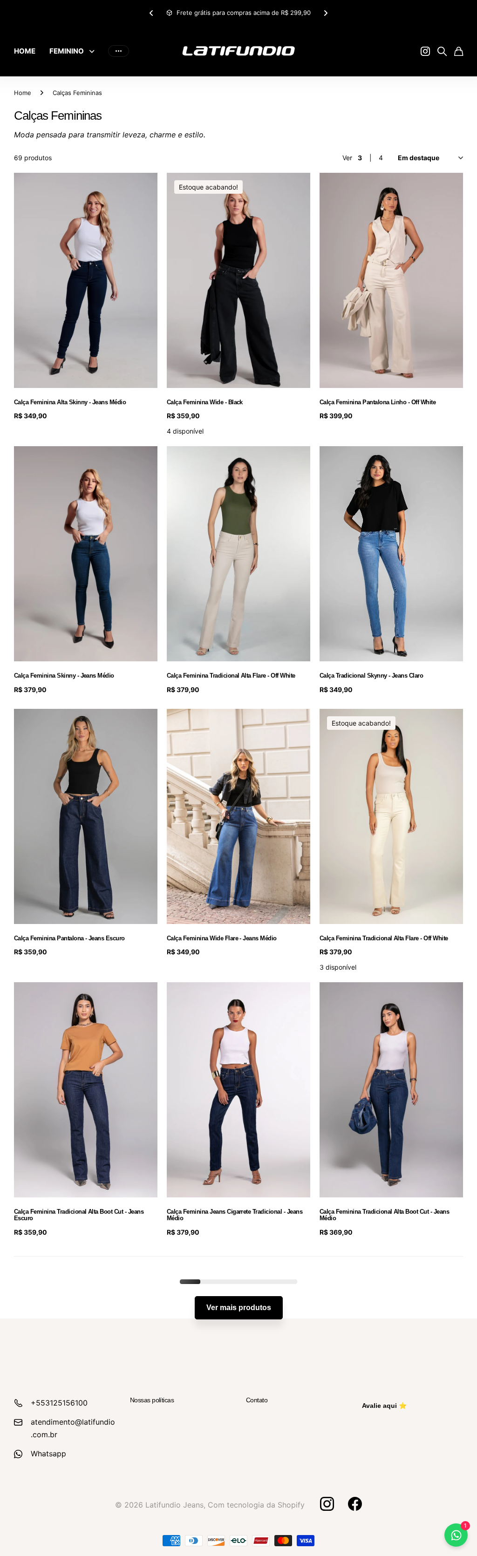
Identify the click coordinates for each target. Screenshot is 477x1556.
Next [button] (333, 12)
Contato (256, 1400)
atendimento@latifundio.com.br (73, 1428)
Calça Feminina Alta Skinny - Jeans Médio (70, 402)
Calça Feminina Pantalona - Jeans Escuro (69, 938)
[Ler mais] (425, 51)
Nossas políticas (152, 1400)
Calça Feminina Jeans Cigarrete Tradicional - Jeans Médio (234, 1215)
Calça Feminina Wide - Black (205, 402)
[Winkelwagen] (458, 51)
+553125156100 (59, 1402)
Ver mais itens (118, 51)
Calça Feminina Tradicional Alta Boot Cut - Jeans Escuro (78, 1215)
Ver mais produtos (238, 1307)
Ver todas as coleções (94, 51)
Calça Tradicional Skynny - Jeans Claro (371, 675)
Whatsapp (48, 1453)
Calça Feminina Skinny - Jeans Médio (64, 675)
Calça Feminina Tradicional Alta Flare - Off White (231, 675)
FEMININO (66, 51)
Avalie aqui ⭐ (384, 1405)
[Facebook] (355, 1504)
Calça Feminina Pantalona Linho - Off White (378, 402)
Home (22, 92)
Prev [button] (166, 12)
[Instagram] (327, 1504)
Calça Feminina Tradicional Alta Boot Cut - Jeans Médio (384, 1215)
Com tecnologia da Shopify (256, 1504)
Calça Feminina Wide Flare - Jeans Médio (222, 938)
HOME (24, 51)
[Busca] (442, 51)
